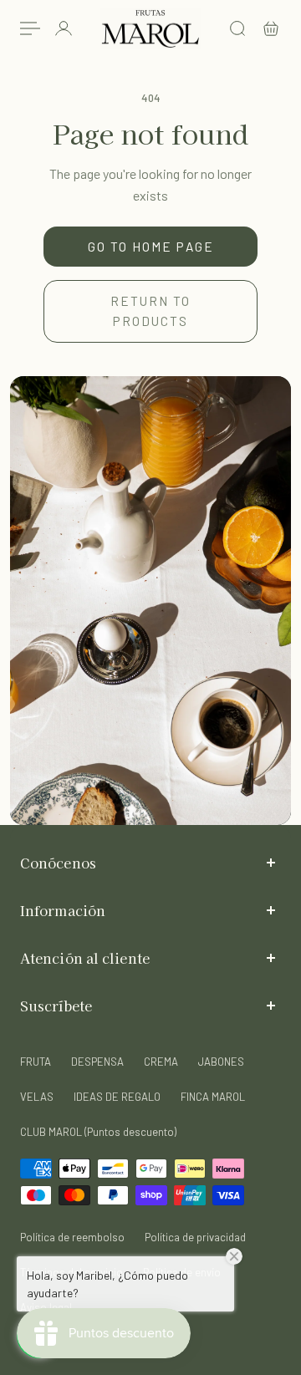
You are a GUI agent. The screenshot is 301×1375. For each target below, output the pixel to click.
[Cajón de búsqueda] (237, 28)
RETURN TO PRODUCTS (150, 310)
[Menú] (30, 28)
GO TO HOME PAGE (151, 246)
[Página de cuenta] (63, 28)
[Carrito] (271, 28)
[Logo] (150, 29)
